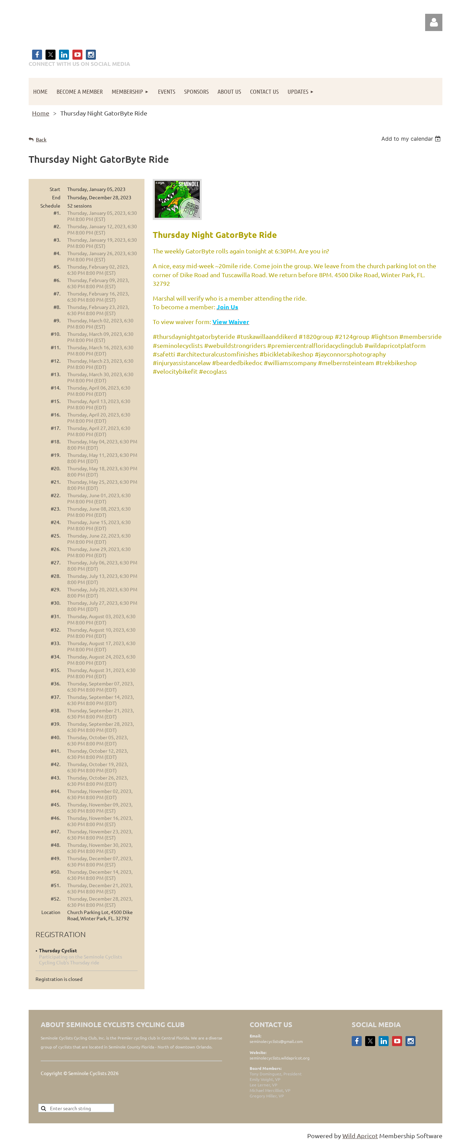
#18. (55, 441)
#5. (56, 266)
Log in (433, 22)
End (56, 197)
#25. (55, 535)
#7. (56, 293)
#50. (55, 872)
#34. (55, 656)
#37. (55, 697)
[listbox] (411, 138)
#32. (55, 629)
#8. (56, 307)
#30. (55, 603)
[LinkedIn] (64, 55)
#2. (56, 226)
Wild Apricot (360, 1135)
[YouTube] (77, 55)
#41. (55, 750)
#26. (55, 549)
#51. (55, 885)
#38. (55, 710)
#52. (55, 898)
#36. (55, 683)
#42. (55, 764)
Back (41, 139)
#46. (55, 818)
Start (55, 189)
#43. (55, 777)
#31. (55, 616)
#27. (55, 562)
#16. (55, 414)
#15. (55, 401)
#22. (55, 495)
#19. (55, 455)
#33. (55, 643)
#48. (55, 845)
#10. (55, 334)
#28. (55, 576)
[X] (51, 55)
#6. (56, 280)
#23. (55, 508)
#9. (56, 320)
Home (40, 113)
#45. (55, 804)
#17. (55, 428)
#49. (55, 858)
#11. (55, 347)
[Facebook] (37, 55)
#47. (55, 831)
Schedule (50, 205)
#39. (55, 724)
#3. (56, 240)
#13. (55, 374)
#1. (56, 213)
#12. (55, 361)
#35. (55, 670)
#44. (55, 791)
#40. (55, 737)
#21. (55, 482)
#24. (55, 522)
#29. (55, 589)
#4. (56, 253)
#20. (55, 468)
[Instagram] (91, 55)
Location (50, 912)
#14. (55, 387)
